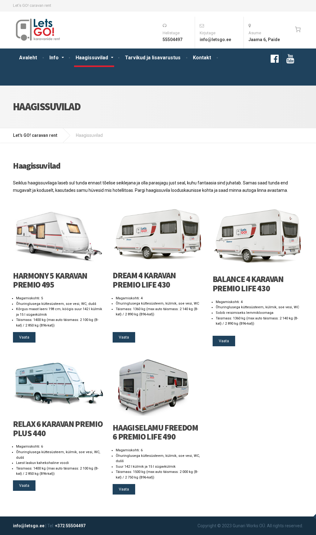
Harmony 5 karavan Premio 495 (50, 280)
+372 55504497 (70, 525)
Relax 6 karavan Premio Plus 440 (57, 428)
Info (54, 58)
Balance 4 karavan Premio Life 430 (248, 283)
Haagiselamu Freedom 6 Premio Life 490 (155, 432)
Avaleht (28, 58)
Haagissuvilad (92, 58)
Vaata (24, 337)
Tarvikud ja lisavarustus (153, 58)
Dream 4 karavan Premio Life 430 (144, 280)
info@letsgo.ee (28, 525)
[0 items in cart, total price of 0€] (297, 29)
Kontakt (202, 58)
